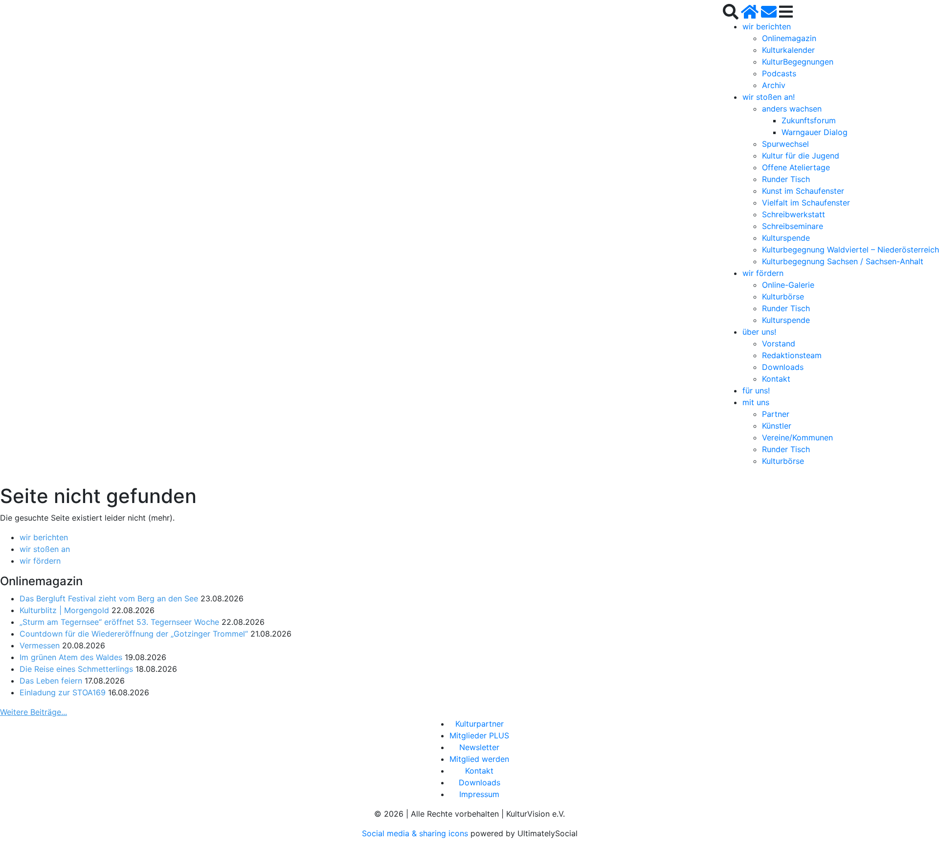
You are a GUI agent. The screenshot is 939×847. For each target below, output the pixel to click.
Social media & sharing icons (416, 833)
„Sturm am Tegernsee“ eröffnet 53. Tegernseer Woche (119, 622)
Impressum (479, 794)
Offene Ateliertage (796, 167)
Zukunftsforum (809, 120)
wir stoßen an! (768, 97)
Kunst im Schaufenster (803, 191)
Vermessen (40, 645)
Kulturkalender (788, 50)
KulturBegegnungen (797, 62)
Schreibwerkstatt (793, 214)
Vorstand (778, 343)
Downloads (783, 367)
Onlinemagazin (789, 38)
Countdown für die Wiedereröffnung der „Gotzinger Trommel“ (134, 634)
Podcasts (779, 73)
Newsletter (479, 747)
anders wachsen (792, 109)
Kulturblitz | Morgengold (64, 610)
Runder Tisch (786, 179)
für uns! (756, 390)
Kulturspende (786, 238)
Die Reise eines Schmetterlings (76, 669)
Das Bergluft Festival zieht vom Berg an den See (109, 598)
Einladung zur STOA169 (63, 692)
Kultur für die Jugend (800, 155)
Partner (775, 414)
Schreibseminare (792, 226)
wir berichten (766, 26)
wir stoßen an (45, 549)
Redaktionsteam (792, 355)
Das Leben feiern (51, 681)
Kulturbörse (783, 296)
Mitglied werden (479, 759)
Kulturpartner (479, 724)
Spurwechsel (785, 144)
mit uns (755, 402)
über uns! (759, 332)
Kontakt (776, 379)
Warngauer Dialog (815, 132)
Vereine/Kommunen (797, 437)
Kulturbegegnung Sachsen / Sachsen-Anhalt (842, 261)
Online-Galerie (788, 285)
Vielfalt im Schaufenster (806, 202)
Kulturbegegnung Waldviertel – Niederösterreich (850, 249)
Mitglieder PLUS (479, 735)
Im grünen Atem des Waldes (71, 657)
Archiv (773, 85)
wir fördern (762, 273)
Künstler (776, 426)
